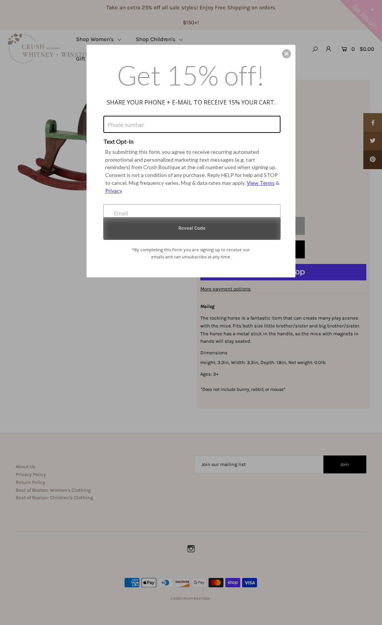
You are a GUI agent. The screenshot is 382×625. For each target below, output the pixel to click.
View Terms (261, 183)
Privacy (113, 190)
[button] (286, 53)
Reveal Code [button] (192, 228)
